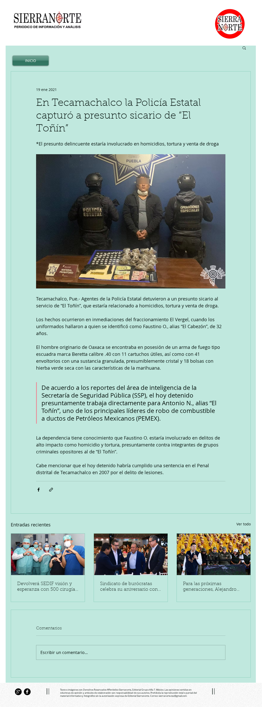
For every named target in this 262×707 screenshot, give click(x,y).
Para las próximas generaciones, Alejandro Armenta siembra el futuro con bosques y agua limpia (212, 587)
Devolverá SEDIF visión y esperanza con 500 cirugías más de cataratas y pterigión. (47, 587)
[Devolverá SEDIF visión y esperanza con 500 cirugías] (48, 554)
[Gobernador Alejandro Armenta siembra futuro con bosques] (213, 554)
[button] (244, 48)
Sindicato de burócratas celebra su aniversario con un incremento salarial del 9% (129, 587)
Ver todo (243, 524)
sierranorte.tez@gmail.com (173, 696)
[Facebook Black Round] (27, 691)
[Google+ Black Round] (18, 691)
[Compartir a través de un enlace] (51, 489)
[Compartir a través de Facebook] (38, 489)
